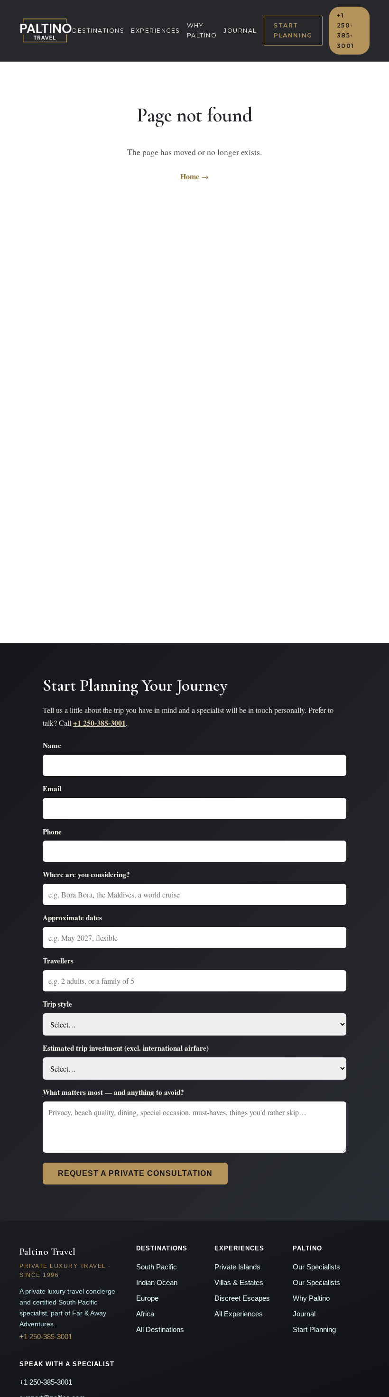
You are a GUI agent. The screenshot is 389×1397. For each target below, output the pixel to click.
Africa (145, 1314)
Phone (52, 831)
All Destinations (160, 1329)
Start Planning (293, 30)
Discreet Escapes (242, 1298)
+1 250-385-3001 (345, 30)
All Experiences (238, 1314)
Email (52, 788)
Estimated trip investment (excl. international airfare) (126, 1048)
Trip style (57, 1004)
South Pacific (156, 1267)
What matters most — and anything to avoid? (113, 1092)
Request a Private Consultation (135, 1173)
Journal (240, 30)
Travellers (58, 960)
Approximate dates (72, 917)
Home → (194, 176)
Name (52, 745)
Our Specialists (316, 1267)
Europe (147, 1298)
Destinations (98, 30)
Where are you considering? (86, 874)
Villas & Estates (238, 1282)
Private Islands (237, 1267)
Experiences (155, 30)
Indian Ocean (156, 1282)
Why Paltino (202, 30)
